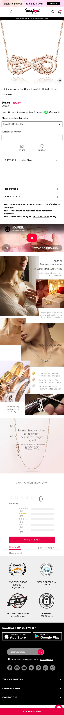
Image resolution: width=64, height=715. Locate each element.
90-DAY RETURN (41, 216)
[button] (5, 12)
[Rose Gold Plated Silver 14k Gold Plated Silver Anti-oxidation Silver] (32, 124)
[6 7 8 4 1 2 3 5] (32, 137)
